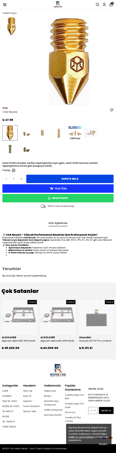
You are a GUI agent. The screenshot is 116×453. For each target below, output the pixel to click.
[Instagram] (90, 385)
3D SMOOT (8, 411)
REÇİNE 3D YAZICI (11, 406)
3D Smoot (70, 412)
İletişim (48, 395)
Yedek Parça (9, 13)
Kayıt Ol (27, 395)
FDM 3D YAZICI (9, 401)
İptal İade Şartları (53, 414)
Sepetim (27, 401)
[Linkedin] (104, 385)
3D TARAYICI (8, 421)
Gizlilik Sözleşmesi (53, 409)
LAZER (5, 390)
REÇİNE (5, 416)
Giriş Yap (27, 390)
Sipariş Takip (29, 411)
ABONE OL (106, 410)
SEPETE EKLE (69, 179)
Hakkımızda (50, 390)
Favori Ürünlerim (31, 406)
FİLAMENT (7, 395)
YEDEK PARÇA (9, 426)
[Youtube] (97, 385)
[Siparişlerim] (104, 4)
